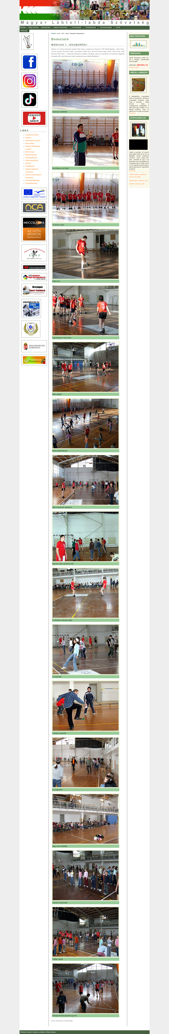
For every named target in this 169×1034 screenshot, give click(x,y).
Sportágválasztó (31, 158)
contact (29, 1032)
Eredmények (91, 27)
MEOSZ (28, 163)
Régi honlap (33, 27)
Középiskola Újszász (32, 140)
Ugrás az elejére (39, 1032)
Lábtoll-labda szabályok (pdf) (138, 180)
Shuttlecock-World (32, 135)
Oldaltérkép (45, 27)
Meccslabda (29, 143)
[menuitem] (23, 27)
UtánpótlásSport (31, 183)
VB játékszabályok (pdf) (136, 184)
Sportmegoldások (31, 160)
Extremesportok (31, 155)
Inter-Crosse (29, 152)
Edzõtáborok (30, 166)
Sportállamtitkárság (32, 180)
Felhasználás (134, 67)
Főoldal (23, 27)
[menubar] (72, 29)
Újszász (28, 138)
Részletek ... (133, 113)
